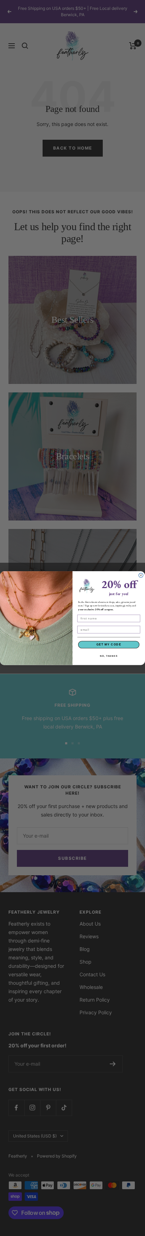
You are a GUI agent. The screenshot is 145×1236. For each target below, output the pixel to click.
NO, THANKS (109, 655)
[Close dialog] (141, 575)
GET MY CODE (108, 644)
